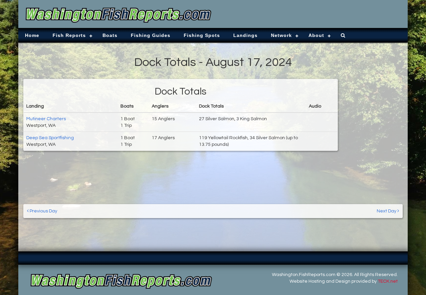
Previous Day (43, 211)
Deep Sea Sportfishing (50, 138)
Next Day (387, 211)
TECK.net (388, 281)
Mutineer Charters (46, 119)
